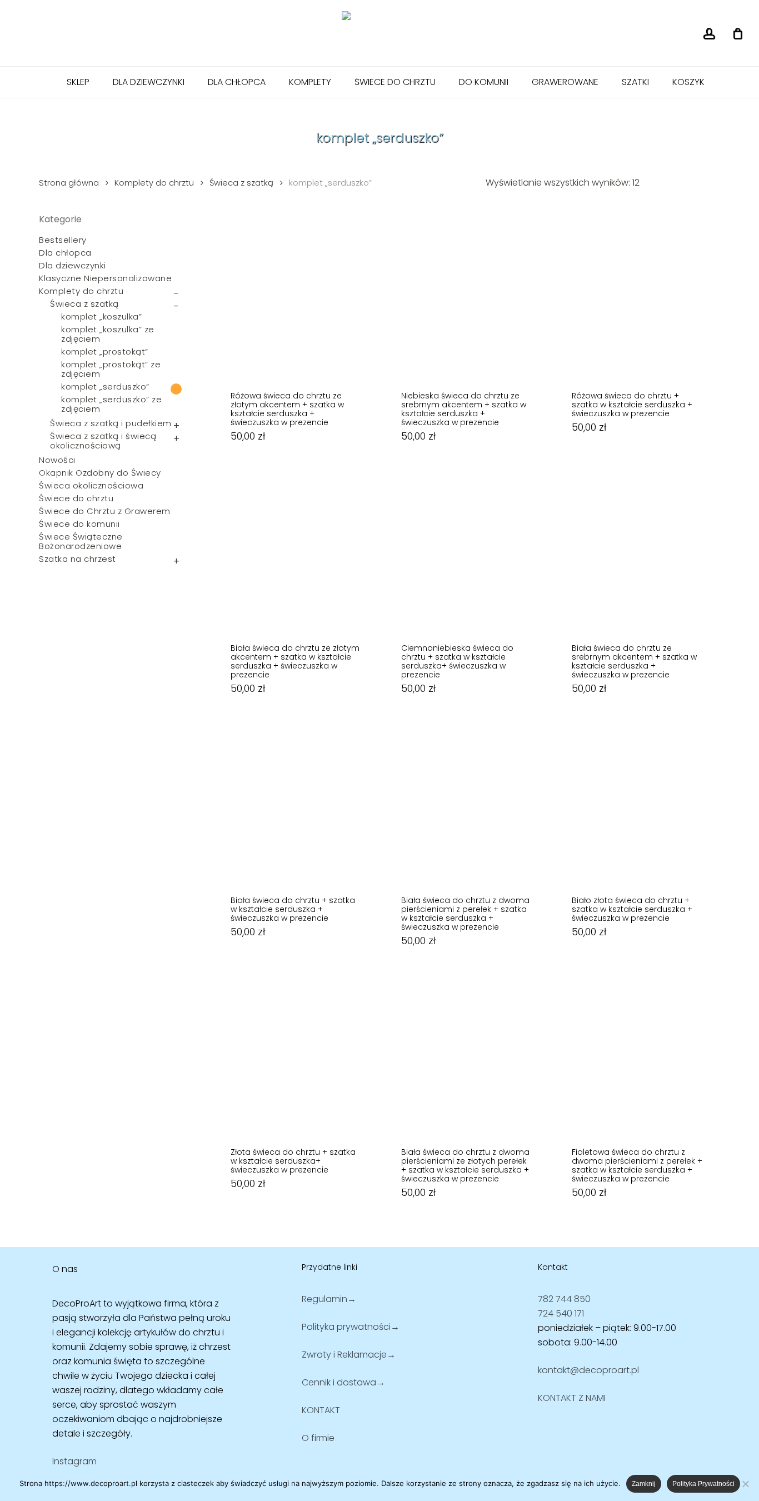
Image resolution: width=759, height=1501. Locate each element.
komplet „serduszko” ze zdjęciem (111, 404)
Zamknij (644, 1484)
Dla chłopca (65, 252)
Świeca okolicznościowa (91, 485)
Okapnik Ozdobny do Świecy (100, 472)
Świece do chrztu (76, 498)
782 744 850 (564, 1299)
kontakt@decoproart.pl (588, 1370)
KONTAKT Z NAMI (572, 1398)
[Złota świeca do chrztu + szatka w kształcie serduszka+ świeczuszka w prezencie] (297, 1053)
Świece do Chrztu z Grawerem (105, 511)
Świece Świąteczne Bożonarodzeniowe (81, 541)
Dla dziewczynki (72, 265)
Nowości (57, 460)
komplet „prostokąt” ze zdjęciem (111, 369)
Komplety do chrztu (154, 182)
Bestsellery (63, 240)
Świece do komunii (79, 523)
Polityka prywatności (703, 1484)
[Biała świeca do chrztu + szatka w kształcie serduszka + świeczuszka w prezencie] (297, 800)
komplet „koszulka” (101, 316)
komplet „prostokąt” (104, 351)
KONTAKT (321, 1410)
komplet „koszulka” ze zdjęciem (107, 334)
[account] (709, 33)
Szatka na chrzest (77, 559)
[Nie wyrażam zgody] (745, 1483)
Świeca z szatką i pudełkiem (111, 423)
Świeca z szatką (241, 182)
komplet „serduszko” (105, 386)
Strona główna (69, 182)
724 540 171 (561, 1313)
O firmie (318, 1438)
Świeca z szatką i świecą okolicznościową (103, 440)
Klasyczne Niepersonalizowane (105, 278)
